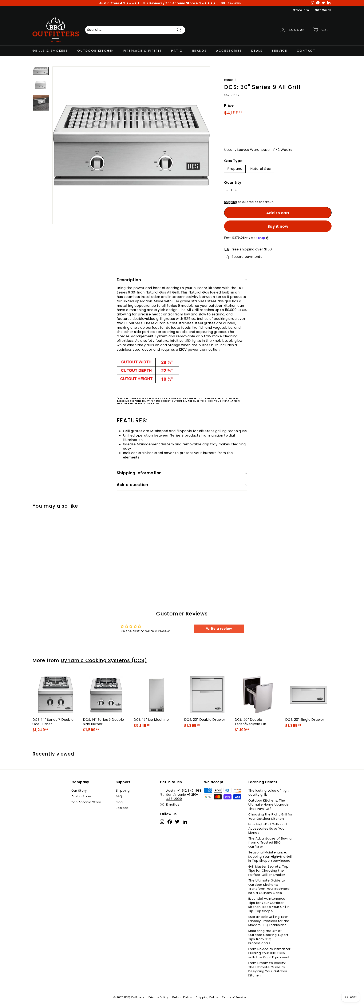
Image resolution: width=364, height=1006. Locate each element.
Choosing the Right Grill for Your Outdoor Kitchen (270, 816)
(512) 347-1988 (151, 3)
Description (129, 280)
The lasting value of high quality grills (268, 792)
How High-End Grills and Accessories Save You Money (267, 828)
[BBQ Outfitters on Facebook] (169, 821)
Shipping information (139, 473)
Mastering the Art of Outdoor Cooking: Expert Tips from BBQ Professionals (268, 937)
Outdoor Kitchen (95, 51)
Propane (234, 168)
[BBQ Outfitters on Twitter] (177, 821)
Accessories (229, 51)
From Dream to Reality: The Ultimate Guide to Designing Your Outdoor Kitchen (267, 969)
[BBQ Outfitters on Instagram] (162, 821)
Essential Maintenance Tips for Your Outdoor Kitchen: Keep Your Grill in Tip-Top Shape (269, 904)
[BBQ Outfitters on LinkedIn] (185, 821)
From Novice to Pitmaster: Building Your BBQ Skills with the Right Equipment (269, 953)
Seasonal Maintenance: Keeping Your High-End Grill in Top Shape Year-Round (270, 856)
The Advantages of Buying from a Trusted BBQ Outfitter (270, 842)
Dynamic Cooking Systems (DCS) (104, 660)
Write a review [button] (219, 628)
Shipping (230, 202)
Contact (306, 51)
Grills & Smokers (50, 51)
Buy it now (278, 226)
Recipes (122, 808)
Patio (177, 51)
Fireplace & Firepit (142, 51)
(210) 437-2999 (210, 3)
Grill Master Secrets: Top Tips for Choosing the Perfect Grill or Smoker (268, 870)
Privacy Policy (158, 997)
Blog (119, 802)
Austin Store (81, 796)
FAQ (119, 796)
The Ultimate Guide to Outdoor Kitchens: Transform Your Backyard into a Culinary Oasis (268, 886)
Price (229, 105)
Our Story (79, 790)
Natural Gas (260, 168)
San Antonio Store (86, 802)
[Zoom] (131, 145)
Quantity (232, 182)
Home (228, 80)
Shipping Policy (207, 997)
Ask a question (132, 485)
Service (279, 51)
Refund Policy (182, 997)
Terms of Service (234, 997)
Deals (257, 51)
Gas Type (233, 160)
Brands (199, 51)
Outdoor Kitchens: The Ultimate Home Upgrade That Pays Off (268, 804)
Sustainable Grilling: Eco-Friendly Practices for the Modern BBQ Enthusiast (268, 920)
